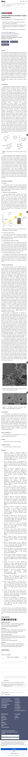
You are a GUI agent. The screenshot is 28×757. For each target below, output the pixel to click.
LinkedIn (16, 716)
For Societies (17, 708)
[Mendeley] (15, 619)
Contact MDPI (4, 705)
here (23, 682)
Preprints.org (4, 719)
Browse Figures (14, 41)
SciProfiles (3, 722)
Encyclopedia (4, 724)
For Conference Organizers (20, 710)
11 (24, 122)
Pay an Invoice (4, 702)
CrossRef (6, 459)
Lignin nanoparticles (18, 79)
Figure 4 (7, 353)
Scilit (10, 459)
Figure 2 (17, 199)
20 (17, 340)
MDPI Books (3, 717)
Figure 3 (22, 347)
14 (3, 129)
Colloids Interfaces (5, 692)
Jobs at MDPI (4, 707)
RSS (2, 694)
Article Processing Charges (6, 701)
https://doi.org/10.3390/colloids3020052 (10, 33)
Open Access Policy (5, 704)
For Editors (17, 704)
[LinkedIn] (7, 619)
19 (16, 340)
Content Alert (7, 694)
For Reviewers (17, 702)
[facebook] (9, 619)
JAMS (2, 725)
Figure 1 (16, 103)
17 (18, 328)
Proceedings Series (5, 727)
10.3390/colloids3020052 (6, 6)
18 (23, 336)
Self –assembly (9, 79)
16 (18, 307)
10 (8, 117)
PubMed (14, 459)
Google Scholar (22, 458)
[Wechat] (11, 619)
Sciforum (3, 716)
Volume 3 (18, 4)
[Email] (2, 619)
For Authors (17, 701)
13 (2, 129)
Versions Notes (5, 44)
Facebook (17, 717)
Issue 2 (23, 4)
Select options (4, 735)
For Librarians (17, 705)
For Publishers (18, 707)
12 (25, 122)
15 (10, 166)
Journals (3, 4)
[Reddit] (13, 619)
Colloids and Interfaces (11, 4)
